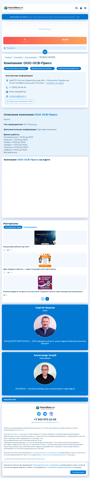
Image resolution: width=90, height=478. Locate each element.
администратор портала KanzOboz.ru (45, 422)
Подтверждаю (78, 472)
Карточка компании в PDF (21, 101)
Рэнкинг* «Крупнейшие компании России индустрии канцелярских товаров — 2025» (45, 17)
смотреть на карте (55, 83)
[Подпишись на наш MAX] (51, 413)
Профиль (11, 48)
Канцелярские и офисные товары (15, 9)
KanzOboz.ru (19, 430)
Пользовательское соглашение (44, 453)
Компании (18, 57)
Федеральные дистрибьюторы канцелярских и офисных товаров (43, 68)
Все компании (31, 57)
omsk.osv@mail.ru (17, 96)
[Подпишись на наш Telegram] (39, 413)
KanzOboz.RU (10, 399)
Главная (8, 57)
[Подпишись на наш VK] (45, 413)
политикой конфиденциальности (55, 455)
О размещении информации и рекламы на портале (24, 459)
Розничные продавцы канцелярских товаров (69, 68)
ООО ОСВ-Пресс (45, 114)
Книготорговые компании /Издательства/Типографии (16, 68)
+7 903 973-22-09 (45, 419)
